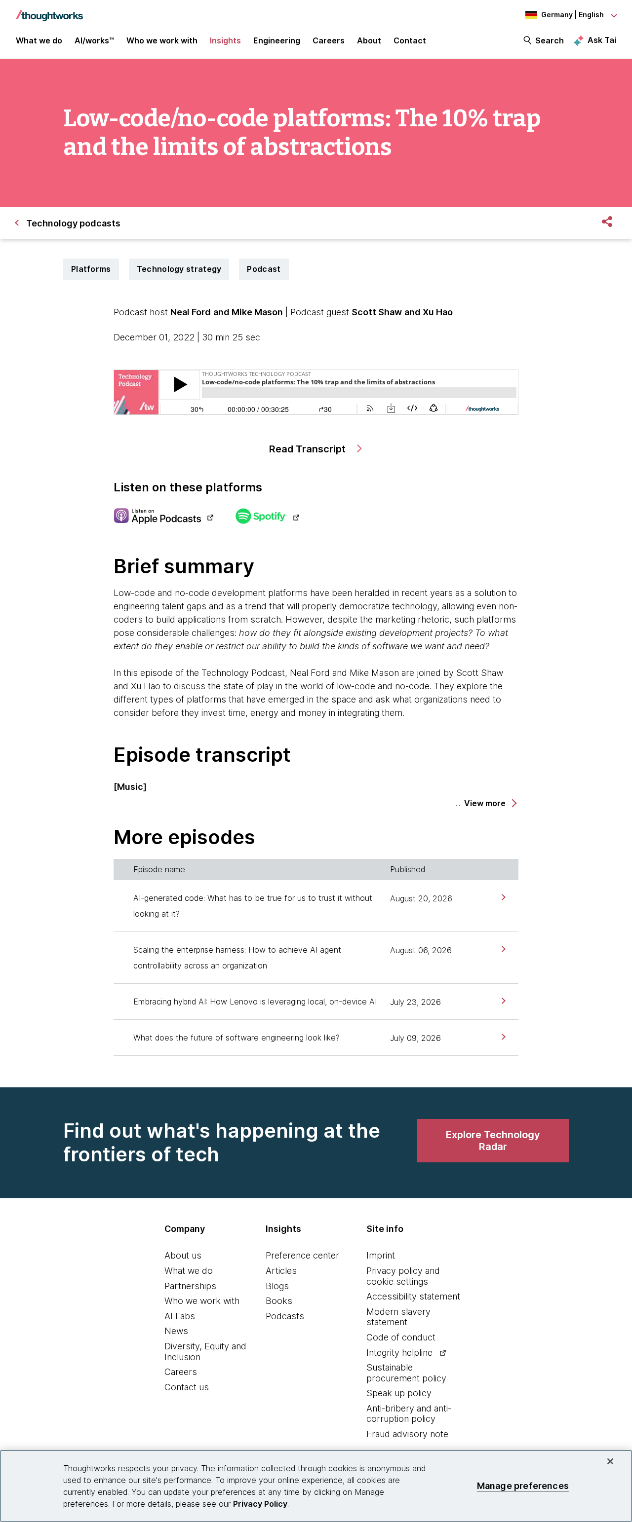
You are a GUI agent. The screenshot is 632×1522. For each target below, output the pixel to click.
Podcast (263, 269)
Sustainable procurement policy (406, 1372)
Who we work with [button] (162, 40)
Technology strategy (179, 269)
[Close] (610, 1461)
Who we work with (201, 1301)
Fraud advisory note (407, 1434)
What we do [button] (39, 40)
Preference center (302, 1255)
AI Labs (179, 1316)
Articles (281, 1270)
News (176, 1331)
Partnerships (190, 1286)
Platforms (91, 269)
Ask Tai (602, 40)
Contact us (186, 1387)
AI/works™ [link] (94, 40)
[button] (489, 803)
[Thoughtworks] (49, 11)
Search (549, 40)
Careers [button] (329, 40)
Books (279, 1301)
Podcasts (285, 1316)
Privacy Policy (260, 1504)
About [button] (369, 40)
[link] (502, 897)
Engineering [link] (276, 40)
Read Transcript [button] (308, 449)
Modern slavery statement (398, 1317)
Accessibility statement (413, 1296)
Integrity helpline (399, 1352)
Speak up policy (399, 1393)
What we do (188, 1270)
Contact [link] (410, 40)
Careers (180, 1372)
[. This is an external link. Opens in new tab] (163, 517)
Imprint (380, 1255)
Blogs (277, 1286)
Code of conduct (400, 1337)
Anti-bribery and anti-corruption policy (408, 1413)
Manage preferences (523, 1486)
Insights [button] (225, 40)
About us (182, 1255)
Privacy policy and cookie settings (403, 1276)
